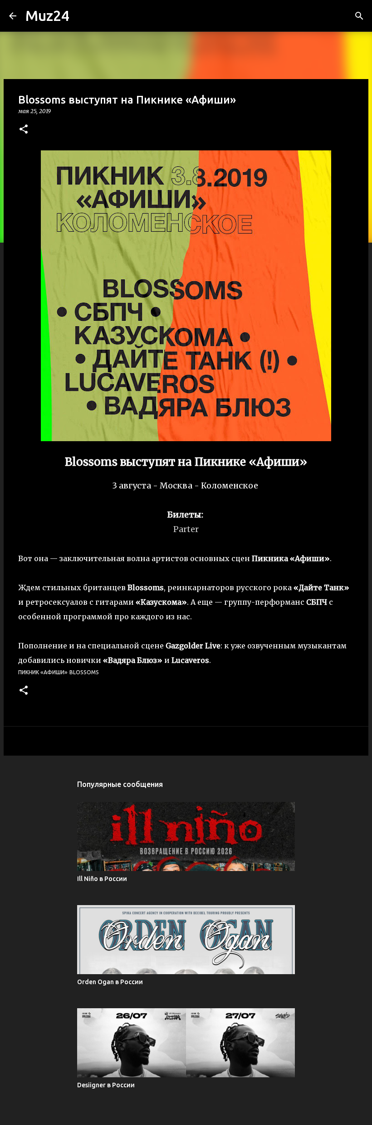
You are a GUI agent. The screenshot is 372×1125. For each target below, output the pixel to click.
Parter (186, 529)
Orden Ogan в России (110, 982)
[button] (23, 130)
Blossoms (84, 672)
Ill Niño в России (102, 878)
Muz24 (47, 15)
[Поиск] (359, 16)
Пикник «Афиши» (43, 672)
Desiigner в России (106, 1085)
